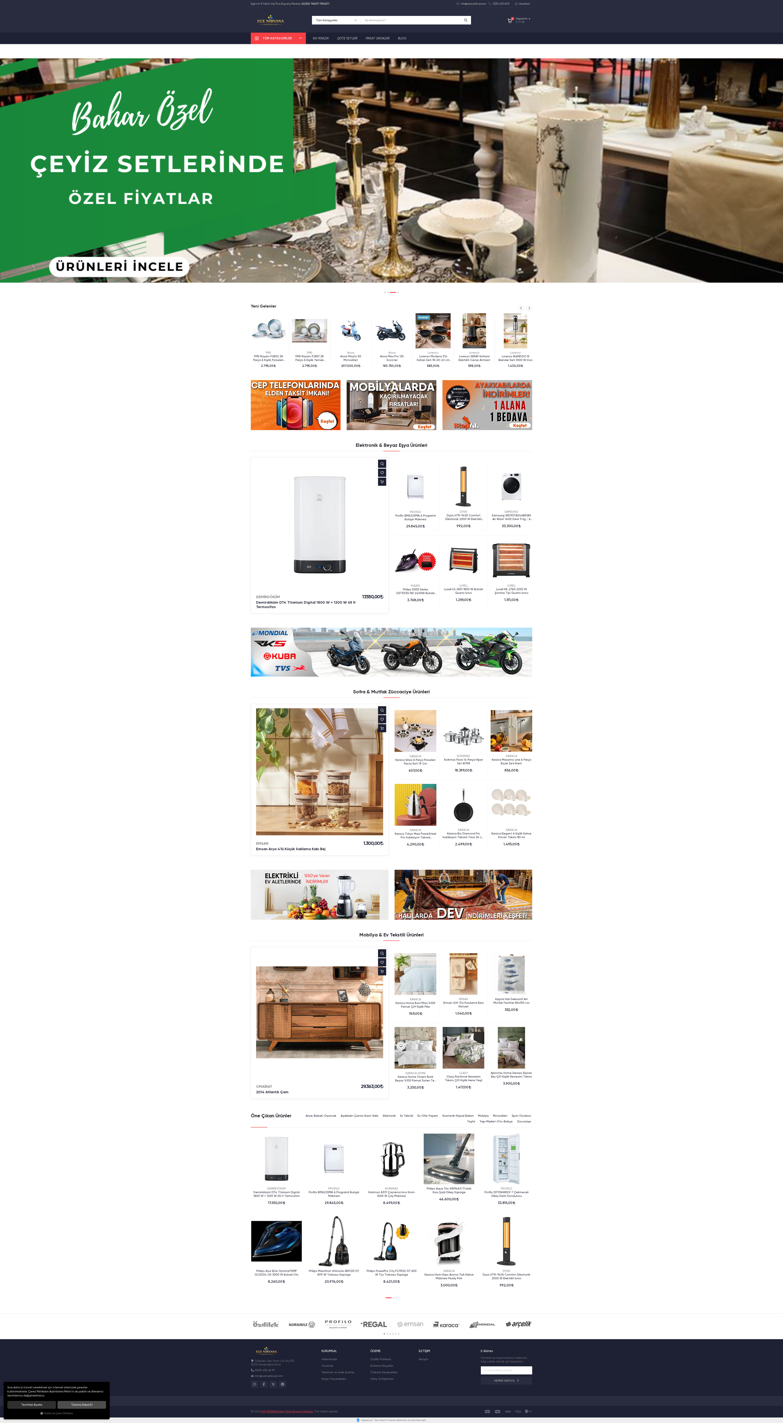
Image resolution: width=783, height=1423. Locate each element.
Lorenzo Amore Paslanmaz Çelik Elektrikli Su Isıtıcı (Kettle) (474, 358)
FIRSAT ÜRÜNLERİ (378, 38)
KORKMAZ (463, 756)
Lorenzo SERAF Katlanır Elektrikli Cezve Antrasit (392, 358)
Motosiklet (500, 1115)
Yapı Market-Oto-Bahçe (496, 1121)
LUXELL (463, 585)
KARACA (415, 756)
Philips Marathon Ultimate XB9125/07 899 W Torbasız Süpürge (334, 1272)
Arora (268, 352)
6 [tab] (398, 1334)
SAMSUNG (511, 511)
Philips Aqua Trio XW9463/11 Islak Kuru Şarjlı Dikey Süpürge (449, 1190)
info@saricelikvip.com (473, 3)
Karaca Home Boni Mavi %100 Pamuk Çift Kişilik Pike (415, 1004)
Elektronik (389, 1115)
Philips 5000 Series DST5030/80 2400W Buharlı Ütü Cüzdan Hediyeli (415, 591)
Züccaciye (524, 1121)
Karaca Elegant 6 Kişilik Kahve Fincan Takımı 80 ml (511, 835)
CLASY (463, 1072)
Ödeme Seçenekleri (384, 1372)
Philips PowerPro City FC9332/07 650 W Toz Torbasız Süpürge (392, 1272)
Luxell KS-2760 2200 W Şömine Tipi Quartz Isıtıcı (511, 591)
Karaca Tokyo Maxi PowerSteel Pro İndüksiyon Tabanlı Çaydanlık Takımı (415, 835)
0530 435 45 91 (501, 3)
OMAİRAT (264, 1086)
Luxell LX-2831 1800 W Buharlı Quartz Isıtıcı (463, 591)
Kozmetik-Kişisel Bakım (458, 1115)
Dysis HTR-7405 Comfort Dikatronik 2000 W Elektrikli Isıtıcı (463, 517)
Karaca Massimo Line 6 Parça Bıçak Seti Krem (511, 761)
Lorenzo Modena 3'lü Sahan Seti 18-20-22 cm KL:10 (350, 358)
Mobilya (483, 1115)
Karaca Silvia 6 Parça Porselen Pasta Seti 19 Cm (415, 761)
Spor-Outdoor (521, 1115)
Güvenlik (327, 1365)
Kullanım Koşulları (381, 1365)
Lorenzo (350, 352)
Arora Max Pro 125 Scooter (309, 358)
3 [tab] (395, 292)
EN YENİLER (321, 38)
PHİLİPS (415, 585)
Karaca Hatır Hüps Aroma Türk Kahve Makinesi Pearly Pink (449, 1276)
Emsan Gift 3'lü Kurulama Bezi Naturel (463, 1004)
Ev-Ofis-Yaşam (428, 1115)
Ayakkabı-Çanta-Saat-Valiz (359, 1115)
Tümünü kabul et (82, 1404)
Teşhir (471, 1121)
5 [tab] (396, 1334)
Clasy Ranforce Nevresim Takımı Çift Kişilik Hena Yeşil (463, 1078)
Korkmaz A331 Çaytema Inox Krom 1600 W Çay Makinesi (391, 1194)
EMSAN (262, 843)
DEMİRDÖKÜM (268, 597)
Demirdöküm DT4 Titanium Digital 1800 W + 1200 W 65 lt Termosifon (306, 604)
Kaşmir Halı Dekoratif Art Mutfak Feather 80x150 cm (511, 1000)
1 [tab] (387, 292)
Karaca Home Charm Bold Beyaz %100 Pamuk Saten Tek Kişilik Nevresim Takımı (415, 1078)
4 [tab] (398, 292)
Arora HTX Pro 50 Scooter (515, 356)
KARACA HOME (416, 1073)
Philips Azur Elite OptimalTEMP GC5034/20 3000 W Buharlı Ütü (276, 1272)
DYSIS (463, 511)
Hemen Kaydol (505, 1380)
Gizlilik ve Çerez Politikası (58, 1413)
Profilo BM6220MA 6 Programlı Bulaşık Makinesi (415, 517)
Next (529, 308)
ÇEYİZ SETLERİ (347, 38)
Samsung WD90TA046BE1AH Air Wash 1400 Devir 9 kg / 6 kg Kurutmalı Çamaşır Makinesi (511, 517)
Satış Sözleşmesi (382, 1378)
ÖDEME (375, 1351)
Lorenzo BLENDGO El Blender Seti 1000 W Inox (433, 358)
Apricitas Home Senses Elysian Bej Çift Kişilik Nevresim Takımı (511, 1074)
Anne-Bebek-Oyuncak (321, 1115)
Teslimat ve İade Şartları (338, 1372)
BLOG (402, 38)
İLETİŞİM (424, 1351)
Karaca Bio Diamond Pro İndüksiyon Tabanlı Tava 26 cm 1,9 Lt (463, 835)
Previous (521, 308)
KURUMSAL (329, 1351)
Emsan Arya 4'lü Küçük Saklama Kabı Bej (290, 849)
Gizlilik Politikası (380, 1359)
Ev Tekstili (406, 1115)
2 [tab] (392, 292)
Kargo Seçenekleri (334, 1378)
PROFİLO (415, 511)
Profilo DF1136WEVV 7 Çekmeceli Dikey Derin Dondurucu (506, 1194)
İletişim (423, 1359)
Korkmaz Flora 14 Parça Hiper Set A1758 (463, 761)
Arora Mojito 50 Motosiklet (268, 358)
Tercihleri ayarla (31, 1404)
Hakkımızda (329, 1359)
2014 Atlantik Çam (272, 1092)
